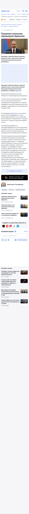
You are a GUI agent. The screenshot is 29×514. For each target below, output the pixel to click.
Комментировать (22, 240)
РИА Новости (15, 113)
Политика (3, 14)
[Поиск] (23, 11)
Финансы (13, 14)
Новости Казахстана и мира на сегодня (11, 24)
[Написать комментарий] (14, 236)
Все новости (4, 26)
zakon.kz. (18, 90)
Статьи (18, 14)
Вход (26, 231)
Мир (8, 14)
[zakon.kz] (5, 11)
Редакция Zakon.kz (13, 26)
